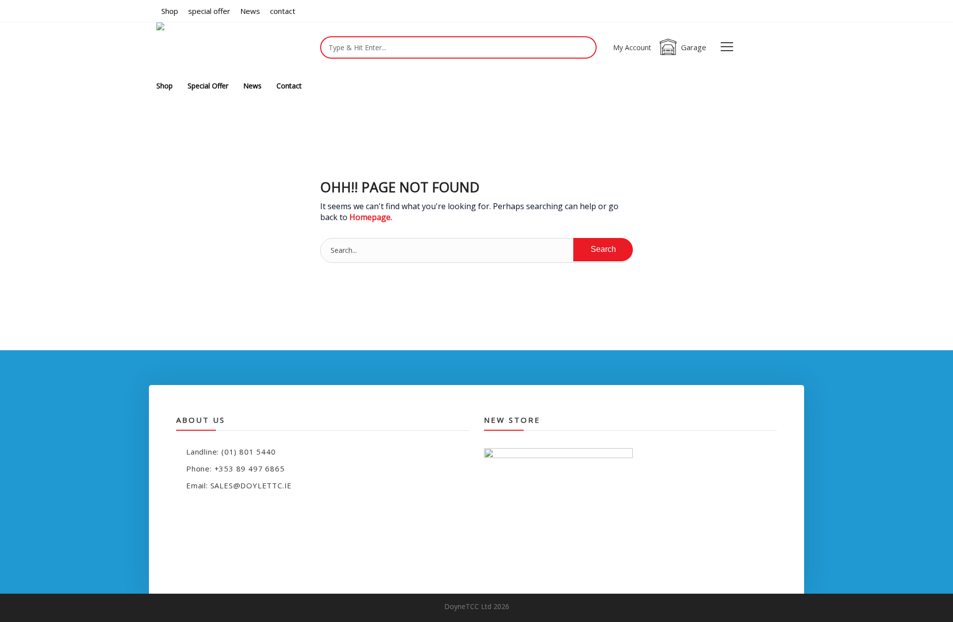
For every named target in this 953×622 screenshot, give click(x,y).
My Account (632, 47)
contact (282, 11)
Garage (693, 47)
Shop (169, 11)
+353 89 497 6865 (249, 468)
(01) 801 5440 (248, 452)
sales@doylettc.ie (251, 485)
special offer (209, 11)
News (250, 11)
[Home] (179, 48)
